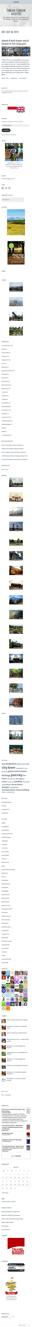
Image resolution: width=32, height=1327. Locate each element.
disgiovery (5, 873)
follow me (4, 118)
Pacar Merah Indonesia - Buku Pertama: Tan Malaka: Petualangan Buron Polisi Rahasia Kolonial (13, 1148)
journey (4, 378)
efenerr (4, 876)
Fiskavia (9, 1065)
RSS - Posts (5, 1091)
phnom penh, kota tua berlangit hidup (12, 1219)
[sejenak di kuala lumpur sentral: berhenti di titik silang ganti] (16, 56)
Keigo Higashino (7, 1141)
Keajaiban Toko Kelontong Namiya (12, 1140)
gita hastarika (6, 894)
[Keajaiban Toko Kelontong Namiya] (28, 1143)
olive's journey (6, 919)
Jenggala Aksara (11, 1052)
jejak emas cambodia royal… (20, 1033)
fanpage (4, 271)
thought (4, 413)
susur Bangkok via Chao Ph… (21, 1065)
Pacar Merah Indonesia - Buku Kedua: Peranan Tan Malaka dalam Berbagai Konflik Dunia (12, 1127)
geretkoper (5, 887)
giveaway (4, 367)
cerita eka (4, 848)
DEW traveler (5, 862)
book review (5, 352)
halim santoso (6, 898)
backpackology (6, 837)
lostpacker (5, 912)
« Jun (3, 1192)
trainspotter (5, 417)
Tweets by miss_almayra (9, 1201)
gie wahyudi (5, 891)
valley (3, 428)
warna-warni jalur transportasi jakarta (12, 445)
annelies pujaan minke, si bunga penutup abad (14, 456)
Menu (16, 2)
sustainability (5, 406)
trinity (3, 955)
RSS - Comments (6, 1095)
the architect (5, 410)
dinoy (3, 866)
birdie (3, 1199)
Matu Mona (5, 1130)
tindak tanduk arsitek (16, 12)
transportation (6, 421)
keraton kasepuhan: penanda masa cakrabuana (15, 459)
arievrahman (5, 826)
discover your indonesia (8, 869)
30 (11, 1188)
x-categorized (6, 435)
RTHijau (4, 806)
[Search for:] (13, 199)
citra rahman (5, 851)
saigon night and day (7, 1222)
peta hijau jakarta (7, 802)
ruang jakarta (5, 809)
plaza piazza (5, 388)
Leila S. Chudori (6, 1134)
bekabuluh (5, 841)
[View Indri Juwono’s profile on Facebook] (3, 188)
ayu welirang (5, 830)
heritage (4, 374)
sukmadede (5, 937)
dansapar (4, 859)
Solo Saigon (5, 1226)
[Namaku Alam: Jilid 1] (28, 1137)
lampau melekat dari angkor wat (11, 1211)
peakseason (5, 923)
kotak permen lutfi (7, 909)
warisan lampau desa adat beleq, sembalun (14, 452)
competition (5, 360)
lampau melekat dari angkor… (20, 1020)
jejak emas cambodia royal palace (11, 1215)
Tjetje (8, 1020)
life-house (5, 381)
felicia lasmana (6, 884)
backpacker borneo (7, 833)
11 (19, 1177)
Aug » (7, 1192)
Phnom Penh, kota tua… (13, 1039)
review (3, 392)
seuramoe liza (5, 934)
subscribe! (6, 130)
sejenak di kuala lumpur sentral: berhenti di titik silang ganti (15, 42)
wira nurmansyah (6, 959)
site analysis (5, 403)
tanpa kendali (5, 945)
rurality (4, 399)
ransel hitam (5, 930)
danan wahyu (5, 855)
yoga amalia (5, 962)
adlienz (4, 823)
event (3, 363)
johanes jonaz (5, 902)
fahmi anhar (5, 880)
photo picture (6, 385)
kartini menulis (6, 1229)
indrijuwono (13, 78)
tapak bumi (5, 813)
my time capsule (6, 916)
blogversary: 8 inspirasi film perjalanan (12, 448)
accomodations (6, 345)
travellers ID (5, 948)
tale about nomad (7, 941)
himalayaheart (11, 1078)
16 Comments (23, 78)
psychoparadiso (6, 927)
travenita (4, 952)
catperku (4, 844)
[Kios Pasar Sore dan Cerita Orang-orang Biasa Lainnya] (28, 1113)
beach (3, 349)
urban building (6, 424)
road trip (4, 395)
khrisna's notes (6, 905)
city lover (4, 356)
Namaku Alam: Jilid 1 (7, 1133)
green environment (7, 370)
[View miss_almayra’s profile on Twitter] (6, 188)
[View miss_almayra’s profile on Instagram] (9, 188)
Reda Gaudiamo (7, 1112)
